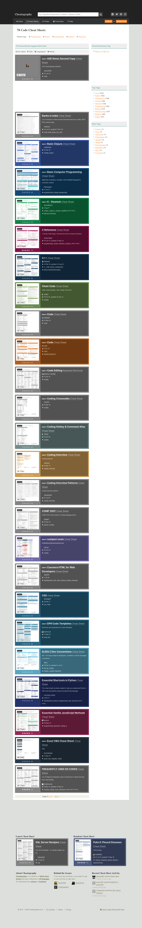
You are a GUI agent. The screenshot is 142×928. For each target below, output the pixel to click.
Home (20, 21)
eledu (45, 662)
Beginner (98, 114)
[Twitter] (117, 14)
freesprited (41, 857)
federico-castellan (50, 374)
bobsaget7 (47, 599)
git (47, 668)
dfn (49, 637)
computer (74, 580)
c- (44, 267)
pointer (58, 210)
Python (47, 37)
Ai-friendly (99, 153)
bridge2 (46, 519)
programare (59, 267)
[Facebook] (113, 14)
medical (97, 860)
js (66, 726)
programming (48, 192)
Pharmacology (100, 111)
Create (46, 21)
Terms (60, 910)
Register (121, 21)
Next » (57, 796)
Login (108, 21)
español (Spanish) (50, 354)
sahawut (47, 463)
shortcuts (75, 700)
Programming (36, 37)
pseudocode (63, 192)
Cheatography (21, 876)
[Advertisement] (71, 5)
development (48, 580)
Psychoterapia (100, 145)
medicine (104, 860)
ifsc (58, 132)
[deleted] (47, 261)
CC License (50, 910)
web (58, 580)
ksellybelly (98, 854)
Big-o (97, 150)
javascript (57, 726)
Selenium (98, 104)
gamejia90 (100, 876)
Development (59, 37)
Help (71, 21)
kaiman (46, 547)
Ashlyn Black (48, 238)
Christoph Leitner (49, 695)
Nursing (98, 101)
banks (54, 132)
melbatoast (47, 147)
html (54, 580)
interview (52, 468)
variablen (64, 210)
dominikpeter (48, 753)
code (45, 76)
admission (62, 789)
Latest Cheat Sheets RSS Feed (113, 910)
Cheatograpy (100, 137)
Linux (97, 93)
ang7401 (46, 574)
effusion (115, 860)
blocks (52, 267)
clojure (51, 153)
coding (46, 153)
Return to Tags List (102, 51)
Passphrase (99, 148)
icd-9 (68, 789)
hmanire (46, 402)
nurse (56, 789)
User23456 (47, 71)
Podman (98, 129)
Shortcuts (82, 37)
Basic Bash (115, 876)
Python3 (71, 37)
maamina (47, 126)
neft (61, 132)
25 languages (44, 879)
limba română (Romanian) (52, 269)
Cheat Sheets (33, 21)
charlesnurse (48, 784)
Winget (97, 142)
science (62, 580)
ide (45, 668)
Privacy (68, 910)
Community (59, 21)
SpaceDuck (80, 883)
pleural (110, 860)
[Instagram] (125, 14)
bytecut (46, 720)
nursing (46, 789)
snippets (54, 758)
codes (60, 758)
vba (49, 758)
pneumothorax (98, 862)
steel (45, 346)
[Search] (101, 14)
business (42, 882)
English (46, 671)
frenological (47, 187)
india (49, 132)
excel (45, 758)
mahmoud (47, 631)
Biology (98, 109)
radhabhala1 (48, 495)
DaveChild (62, 883)
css (45, 604)
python (46, 525)
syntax (46, 210)
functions (62, 243)
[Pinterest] (121, 14)
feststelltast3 (48, 205)
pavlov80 (99, 882)
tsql (39, 862)
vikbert (46, 294)
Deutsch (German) (50, 213)
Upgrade (98, 140)
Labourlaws (99, 134)
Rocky (97, 132)
